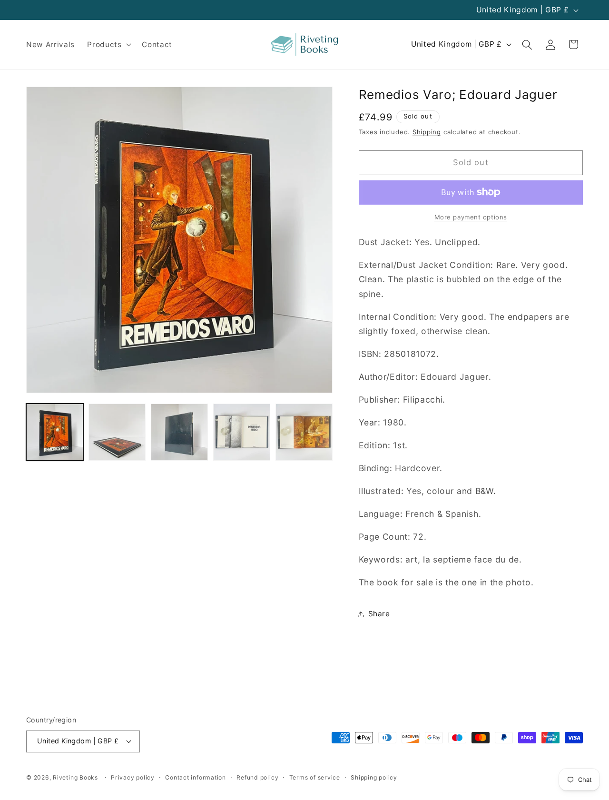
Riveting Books (75, 777)
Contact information (195, 777)
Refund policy (257, 777)
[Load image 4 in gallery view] (241, 432)
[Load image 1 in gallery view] (54, 432)
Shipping (427, 132)
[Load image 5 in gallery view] (304, 432)
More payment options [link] (470, 217)
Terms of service (314, 777)
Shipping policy (374, 777)
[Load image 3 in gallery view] (179, 432)
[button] (108, 45)
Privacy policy (133, 777)
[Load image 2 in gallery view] (117, 432)
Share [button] (379, 613)
